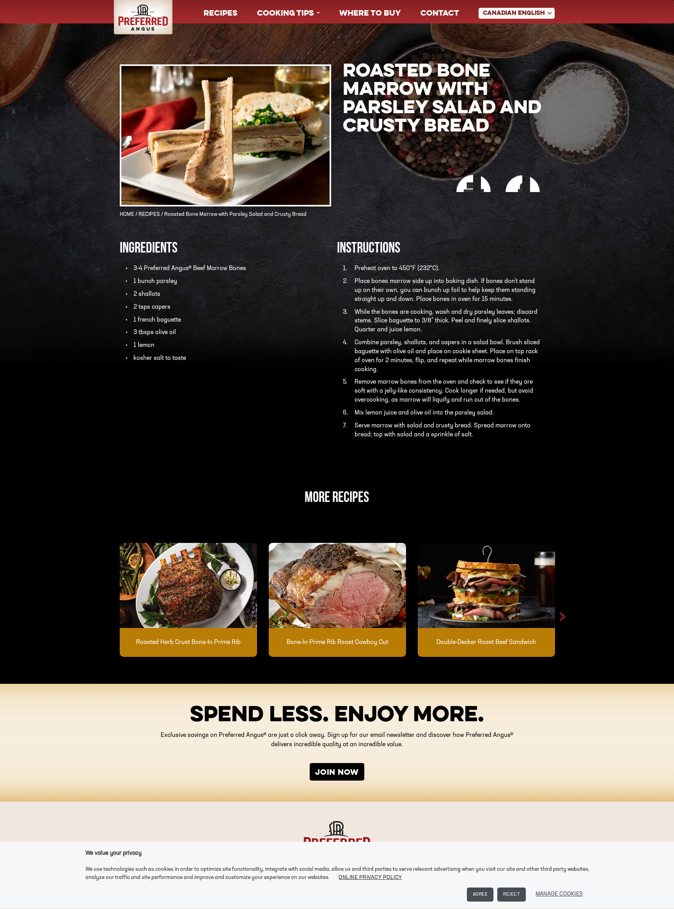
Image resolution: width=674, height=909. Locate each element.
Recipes (221, 13)
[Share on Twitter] (538, 183)
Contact (439, 13)
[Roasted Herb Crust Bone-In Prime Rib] (188, 585)
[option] (188, 600)
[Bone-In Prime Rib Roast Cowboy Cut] (337, 585)
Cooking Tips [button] (286, 13)
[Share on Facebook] (488, 183)
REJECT (511, 894)
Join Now (337, 772)
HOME (127, 214)
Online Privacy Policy (370, 878)
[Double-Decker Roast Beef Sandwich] (486, 585)
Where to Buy (370, 13)
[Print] (462, 183)
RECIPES (149, 214)
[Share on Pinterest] (513, 183)
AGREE (480, 894)
